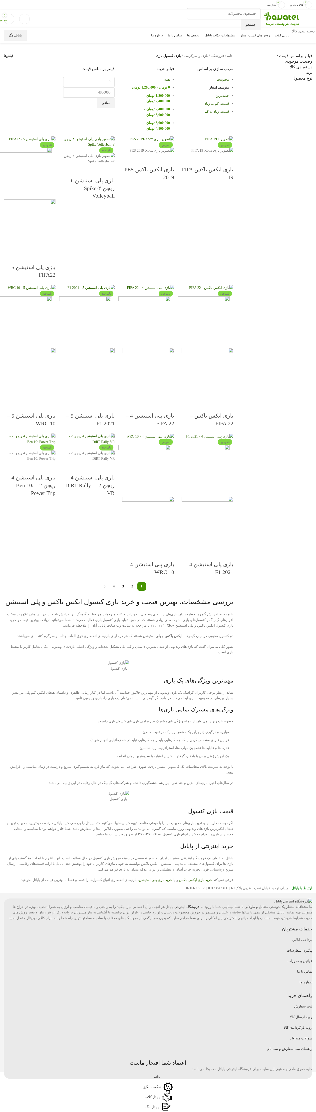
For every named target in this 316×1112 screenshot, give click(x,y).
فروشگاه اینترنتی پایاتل (183, 907)
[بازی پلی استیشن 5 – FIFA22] (32, 139)
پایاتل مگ (15, 35)
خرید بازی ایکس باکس (195, 880)
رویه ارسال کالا (301, 1017)
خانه (230, 56)
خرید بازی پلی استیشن (155, 880)
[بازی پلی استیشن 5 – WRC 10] (31, 288)
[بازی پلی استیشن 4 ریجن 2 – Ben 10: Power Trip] (29, 439)
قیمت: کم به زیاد (217, 104)
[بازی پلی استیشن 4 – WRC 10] (150, 436)
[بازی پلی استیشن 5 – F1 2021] (91, 288)
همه (167, 79)
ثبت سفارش (303, 1006)
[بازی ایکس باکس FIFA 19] (219, 139)
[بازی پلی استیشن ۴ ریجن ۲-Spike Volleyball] (89, 142)
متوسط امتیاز (219, 87)
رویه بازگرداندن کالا (298, 1027)
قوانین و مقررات (300, 961)
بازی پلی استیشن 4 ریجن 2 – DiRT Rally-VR (90, 485)
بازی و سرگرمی (196, 56)
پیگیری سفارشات (299, 950)
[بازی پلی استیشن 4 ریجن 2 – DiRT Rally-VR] (89, 439)
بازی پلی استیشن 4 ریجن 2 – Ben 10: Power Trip (33, 485)
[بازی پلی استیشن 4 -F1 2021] (209, 436)
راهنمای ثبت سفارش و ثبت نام (289, 1049)
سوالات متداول (301, 1038)
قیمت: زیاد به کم (217, 111)
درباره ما (306, 982)
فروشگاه (217, 56)
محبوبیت (223, 79)
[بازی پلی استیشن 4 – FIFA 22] (150, 288)
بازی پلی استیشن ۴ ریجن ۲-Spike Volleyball (92, 188)
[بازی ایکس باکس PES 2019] (152, 139)
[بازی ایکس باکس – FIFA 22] (211, 288)
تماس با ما (304, 971)
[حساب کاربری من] (24, 19)
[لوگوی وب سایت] (281, 18)
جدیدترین (222, 96)
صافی (106, 103)
